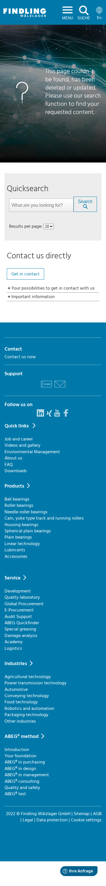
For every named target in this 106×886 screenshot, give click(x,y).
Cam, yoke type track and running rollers (44, 518)
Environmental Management (32, 451)
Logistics (13, 648)
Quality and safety (22, 787)
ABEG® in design (20, 768)
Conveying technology (27, 695)
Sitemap (82, 813)
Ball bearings (17, 499)
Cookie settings (86, 820)
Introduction (17, 749)
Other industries (20, 721)
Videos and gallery (22, 445)
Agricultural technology (28, 676)
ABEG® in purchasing (25, 762)
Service (13, 578)
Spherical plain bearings (28, 531)
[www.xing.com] (49, 415)
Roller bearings (19, 505)
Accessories (16, 556)
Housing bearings (21, 524)
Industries (16, 663)
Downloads (16, 470)
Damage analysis (21, 635)
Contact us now (20, 356)
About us (13, 458)
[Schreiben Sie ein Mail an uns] (60, 388)
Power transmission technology (35, 683)
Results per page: (25, 226)
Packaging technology (26, 714)
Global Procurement (24, 603)
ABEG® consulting (22, 781)
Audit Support (18, 616)
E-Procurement (19, 610)
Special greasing (20, 629)
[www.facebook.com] (66, 415)
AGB (97, 813)
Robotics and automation (29, 708)
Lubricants (15, 550)
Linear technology (22, 543)
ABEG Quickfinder (22, 622)
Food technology (21, 702)
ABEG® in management (27, 775)
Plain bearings (18, 537)
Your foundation (20, 756)
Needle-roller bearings (26, 512)
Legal (28, 820)
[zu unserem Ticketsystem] (46, 388)
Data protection (52, 820)
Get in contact (25, 274)
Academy (14, 641)
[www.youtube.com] (57, 415)
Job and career (19, 439)
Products (14, 486)
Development (18, 591)
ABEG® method (22, 736)
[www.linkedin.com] (40, 415)
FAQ (9, 464)
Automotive (16, 689)
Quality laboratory (22, 597)
